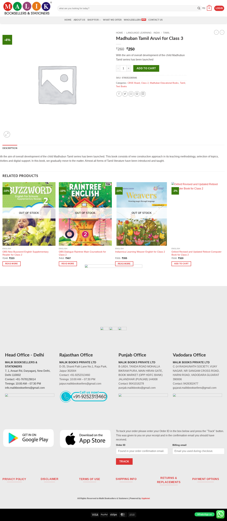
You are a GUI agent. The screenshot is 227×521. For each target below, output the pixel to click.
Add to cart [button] (181, 264)
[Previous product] (222, 32)
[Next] (224, 227)
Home (67, 20)
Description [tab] (9, 148)
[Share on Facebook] (119, 94)
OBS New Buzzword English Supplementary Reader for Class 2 (25, 253)
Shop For (93, 20)
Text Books (121, 86)
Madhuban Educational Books (164, 83)
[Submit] (199, 8)
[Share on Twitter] (125, 94)
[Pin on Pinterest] (137, 94)
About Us (79, 20)
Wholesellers (132, 20)
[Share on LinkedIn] (143, 94)
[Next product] (216, 32)
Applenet (145, 498)
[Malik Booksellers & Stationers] (27, 8)
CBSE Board (134, 83)
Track (124, 461)
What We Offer (112, 20)
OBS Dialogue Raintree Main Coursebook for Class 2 (82, 253)
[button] (207, 8)
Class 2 (145, 83)
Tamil (166, 33)
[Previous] (2, 227)
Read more (11, 264)
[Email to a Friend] (131, 94)
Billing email (179, 445)
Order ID (120, 445)
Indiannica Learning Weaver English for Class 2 (140, 251)
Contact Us (155, 20)
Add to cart (146, 68)
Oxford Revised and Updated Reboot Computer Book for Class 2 (196, 253)
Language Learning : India (143, 33)
